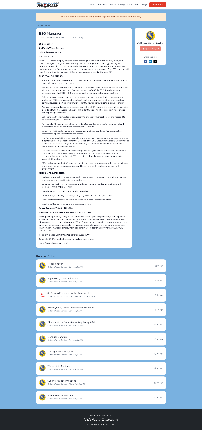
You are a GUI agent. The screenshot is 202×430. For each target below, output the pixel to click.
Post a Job (157, 5)
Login (145, 5)
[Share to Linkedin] (150, 61)
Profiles (112, 5)
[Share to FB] (145, 61)
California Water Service (48, 38)
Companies (101, 5)
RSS (91, 415)
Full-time (69, 296)
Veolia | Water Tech (55, 296)
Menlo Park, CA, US (77, 384)
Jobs (92, 5)
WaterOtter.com (105, 420)
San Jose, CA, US (67, 38)
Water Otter (132, 5)
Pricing (121, 5)
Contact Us (107, 415)
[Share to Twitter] (155, 61)
